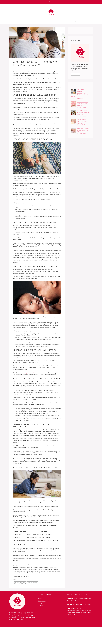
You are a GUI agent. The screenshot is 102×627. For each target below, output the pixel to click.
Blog (40, 21)
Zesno (84, 612)
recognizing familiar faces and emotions (35, 373)
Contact (58, 21)
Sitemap (40, 603)
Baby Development (18, 579)
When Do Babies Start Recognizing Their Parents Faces (26, 581)
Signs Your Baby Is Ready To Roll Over (22, 583)
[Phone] (52, 2)
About (34, 21)
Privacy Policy (42, 601)
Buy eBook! (68, 21)
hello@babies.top (76, 608)
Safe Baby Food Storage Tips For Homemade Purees (25, 582)
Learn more (76, 74)
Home (27, 21)
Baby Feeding (82, 107)
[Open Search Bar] (75, 22)
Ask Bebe (49, 21)
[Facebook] (49, 2)
